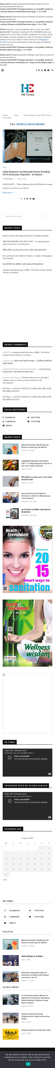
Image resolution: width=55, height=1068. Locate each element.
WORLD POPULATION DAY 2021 (36, 1030)
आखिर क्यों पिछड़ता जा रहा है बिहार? (32, 956)
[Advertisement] (27, 308)
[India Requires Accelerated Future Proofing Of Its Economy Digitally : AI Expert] (27, 146)
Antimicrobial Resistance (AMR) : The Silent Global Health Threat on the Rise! (26, 353)
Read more (7, 192)
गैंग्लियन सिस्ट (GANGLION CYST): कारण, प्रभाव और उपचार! (24, 250)
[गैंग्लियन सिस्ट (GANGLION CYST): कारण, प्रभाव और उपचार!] (11, 481)
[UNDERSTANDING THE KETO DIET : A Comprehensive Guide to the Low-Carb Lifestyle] (11, 465)
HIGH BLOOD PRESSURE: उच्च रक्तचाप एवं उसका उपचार (27, 370)
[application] (27, 763)
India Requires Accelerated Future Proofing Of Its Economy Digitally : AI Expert (26, 173)
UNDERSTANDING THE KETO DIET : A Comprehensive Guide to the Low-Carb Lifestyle (26, 242)
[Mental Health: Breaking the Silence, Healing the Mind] (11, 449)
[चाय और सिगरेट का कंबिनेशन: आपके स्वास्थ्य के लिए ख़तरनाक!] (11, 513)
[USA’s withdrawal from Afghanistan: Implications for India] (11, 1018)
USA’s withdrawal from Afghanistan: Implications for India (35, 1016)
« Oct (5, 879)
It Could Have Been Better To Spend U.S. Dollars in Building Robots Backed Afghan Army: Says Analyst (35, 999)
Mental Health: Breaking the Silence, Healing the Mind (25, 235)
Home (5, 115)
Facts (4, 167)
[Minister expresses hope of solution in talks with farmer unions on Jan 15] (11, 976)
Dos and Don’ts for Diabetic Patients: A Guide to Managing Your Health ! (35, 495)
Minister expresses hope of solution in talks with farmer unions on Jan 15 (35, 975)
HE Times (9, 178)
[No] (51, 1059)
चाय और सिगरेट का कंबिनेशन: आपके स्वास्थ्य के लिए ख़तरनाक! (23, 264)
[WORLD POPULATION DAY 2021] (11, 1034)
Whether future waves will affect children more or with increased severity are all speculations (26, 380)
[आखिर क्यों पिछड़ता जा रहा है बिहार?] (11, 960)
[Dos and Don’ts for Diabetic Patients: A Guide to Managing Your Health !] (11, 497)
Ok (28, 1064)
